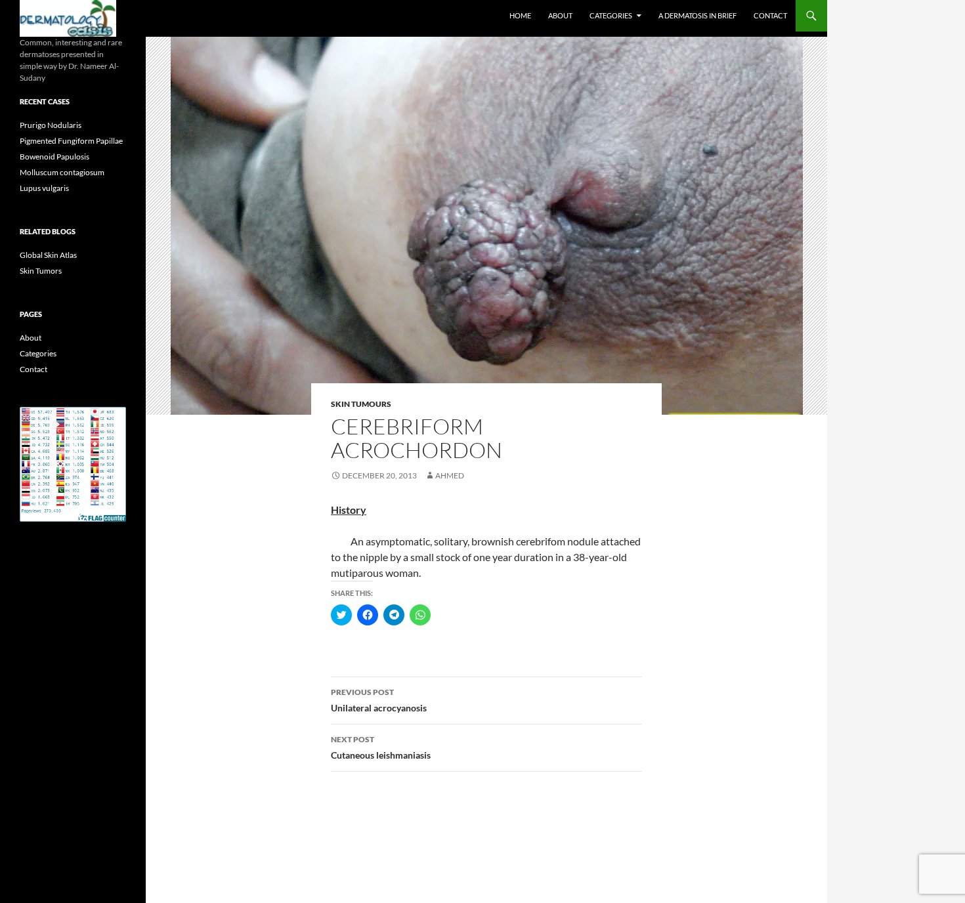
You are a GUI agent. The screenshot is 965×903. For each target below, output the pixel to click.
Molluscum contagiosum (62, 172)
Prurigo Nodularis (50, 125)
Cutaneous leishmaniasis (381, 747)
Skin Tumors (41, 271)
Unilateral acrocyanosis (379, 700)
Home (520, 15)
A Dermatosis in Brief (697, 15)
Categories (611, 15)
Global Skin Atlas (48, 255)
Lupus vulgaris (44, 188)
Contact (770, 15)
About (560, 15)
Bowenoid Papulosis (54, 156)
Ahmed (449, 475)
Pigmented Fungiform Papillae (71, 141)
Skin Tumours (361, 404)
